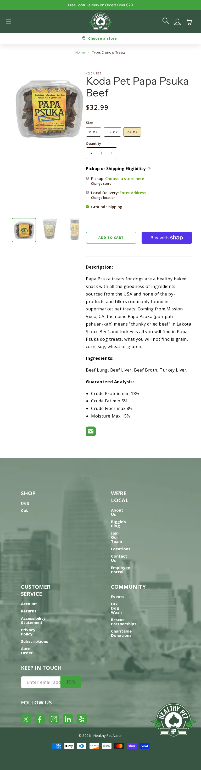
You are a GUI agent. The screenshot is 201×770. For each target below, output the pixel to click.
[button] (8, 21)
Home (80, 52)
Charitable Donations (121, 633)
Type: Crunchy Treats (109, 52)
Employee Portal (120, 569)
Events (117, 596)
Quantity (93, 143)
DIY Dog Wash (116, 608)
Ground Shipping (106, 206)
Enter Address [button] (133, 192)
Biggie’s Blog (118, 523)
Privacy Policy (28, 632)
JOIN (71, 682)
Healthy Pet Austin (107, 735)
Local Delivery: (118, 195)
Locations (120, 549)
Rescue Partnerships (123, 621)
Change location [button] (103, 197)
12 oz (112, 131)
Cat (24, 510)
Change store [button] (101, 183)
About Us (117, 512)
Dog (25, 503)
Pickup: (117, 181)
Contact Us (119, 558)
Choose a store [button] (102, 38)
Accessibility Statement (33, 620)
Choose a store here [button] (124, 178)
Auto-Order (27, 650)
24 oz (132, 131)
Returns (28, 611)
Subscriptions (34, 641)
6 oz (93, 131)
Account (29, 603)
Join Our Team (116, 537)
